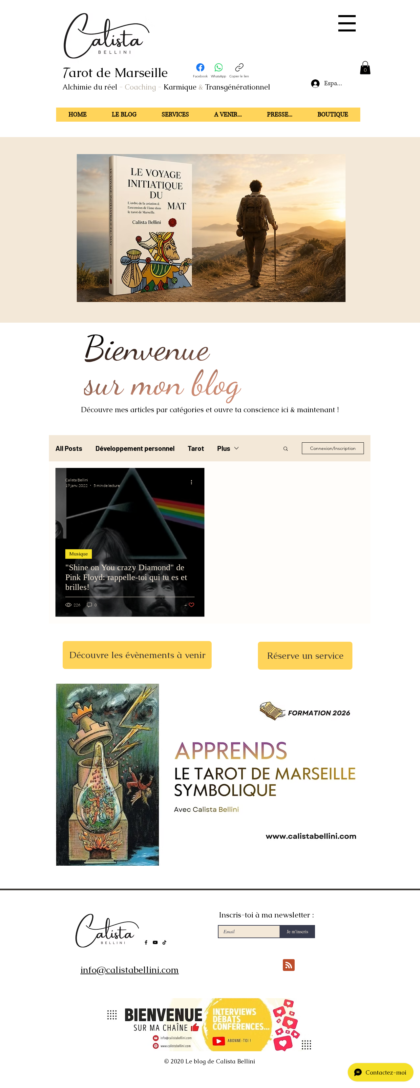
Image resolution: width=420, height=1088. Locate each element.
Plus (223, 448)
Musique (78, 554)
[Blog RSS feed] (289, 965)
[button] (347, 23)
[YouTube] (155, 942)
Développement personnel (135, 448)
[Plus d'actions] (194, 482)
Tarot (196, 448)
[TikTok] (164, 942)
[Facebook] (146, 942)
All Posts (68, 448)
